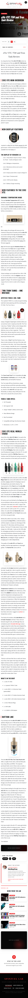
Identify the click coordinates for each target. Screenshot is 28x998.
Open (24, 47)
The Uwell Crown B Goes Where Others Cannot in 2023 (17, 925)
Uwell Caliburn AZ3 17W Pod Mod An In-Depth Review (17, 897)
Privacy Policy (7, 988)
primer (21, 612)
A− (8, 41)
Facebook (5, 858)
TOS (13, 988)
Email (14, 858)
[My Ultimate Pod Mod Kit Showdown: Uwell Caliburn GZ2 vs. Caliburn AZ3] (4, 915)
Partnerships (8, 985)
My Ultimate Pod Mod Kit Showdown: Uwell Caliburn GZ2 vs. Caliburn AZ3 (17, 916)
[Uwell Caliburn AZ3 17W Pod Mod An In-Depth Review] (4, 897)
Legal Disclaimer (19, 988)
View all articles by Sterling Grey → (15, 880)
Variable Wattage (16, 624)
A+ (14, 41)
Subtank (15, 506)
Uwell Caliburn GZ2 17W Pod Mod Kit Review (16, 906)
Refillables (4, 13)
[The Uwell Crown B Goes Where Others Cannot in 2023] (4, 924)
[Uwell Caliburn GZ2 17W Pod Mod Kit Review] (4, 906)
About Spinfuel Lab (18, 985)
